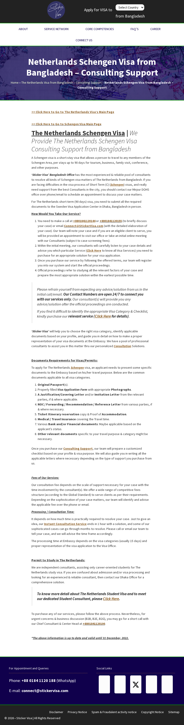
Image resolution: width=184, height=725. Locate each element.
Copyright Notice (152, 712)
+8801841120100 (94, 624)
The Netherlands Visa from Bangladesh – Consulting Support (61, 83)
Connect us (84, 40)
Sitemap (174, 712)
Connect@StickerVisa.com (83, 226)
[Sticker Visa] (56, 10)
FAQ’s (135, 29)
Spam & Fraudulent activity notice (114, 712)
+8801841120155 (111, 221)
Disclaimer (56, 712)
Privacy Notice (77, 712)
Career (155, 29)
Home (15, 83)
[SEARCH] (106, 40)
